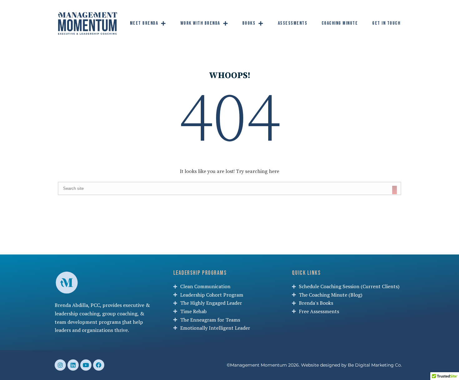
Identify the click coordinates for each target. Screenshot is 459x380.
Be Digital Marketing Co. (375, 365)
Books (249, 23)
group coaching (119, 313)
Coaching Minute (340, 23)
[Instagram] (60, 365)
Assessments (293, 23)
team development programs (88, 321)
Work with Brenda (200, 23)
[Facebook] (98, 365)
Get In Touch (386, 23)
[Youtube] (85, 365)
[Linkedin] (73, 365)
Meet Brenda (144, 23)
